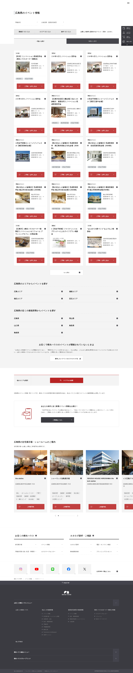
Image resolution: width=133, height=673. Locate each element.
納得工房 (46, 629)
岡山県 (71, 318)
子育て (39, 493)
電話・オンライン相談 (103, 544)
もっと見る (66, 272)
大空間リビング (57, 499)
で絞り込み (24, 32)
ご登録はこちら (57, 420)
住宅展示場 (18, 544)
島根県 (16, 333)
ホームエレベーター (28, 493)
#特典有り (19, 79)
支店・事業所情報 (48, 621)
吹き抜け (31, 499)
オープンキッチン (57, 496)
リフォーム (99, 616)
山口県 (16, 326)
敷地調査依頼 (74, 551)
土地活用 (72, 621)
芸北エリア (73, 299)
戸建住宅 (18, 22)
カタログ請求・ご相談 (80, 535)
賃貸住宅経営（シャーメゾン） (78, 619)
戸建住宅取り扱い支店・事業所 (25, 551)
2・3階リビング (21, 499)
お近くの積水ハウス (24, 535)
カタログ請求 (74, 544)
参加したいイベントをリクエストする (66, 359)
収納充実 (19, 496)
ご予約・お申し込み (30, 86)
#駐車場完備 (64, 123)
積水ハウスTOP (18, 579)
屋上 (17, 493)
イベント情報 (45, 544)
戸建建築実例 (47, 626)
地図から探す (92, 41)
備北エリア (18, 299)
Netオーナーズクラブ (101, 619)
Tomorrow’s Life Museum (50, 632)
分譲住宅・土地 (47, 619)
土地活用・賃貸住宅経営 (49, 22)
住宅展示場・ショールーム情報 (51, 616)
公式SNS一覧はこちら (104, 571)
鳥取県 (71, 326)
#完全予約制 (29, 79)
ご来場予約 (30, 507)
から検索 (68, 380)
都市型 (68, 496)
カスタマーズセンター (48, 551)
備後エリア (73, 292)
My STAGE (19, 641)
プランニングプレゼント (104, 551)
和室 (38, 499)
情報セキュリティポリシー (51, 671)
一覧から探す (40, 41)
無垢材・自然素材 (30, 496)
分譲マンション (47, 634)
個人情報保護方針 (18, 671)
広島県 (16, 318)
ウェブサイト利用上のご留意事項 (33, 671)
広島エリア (18, 292)
